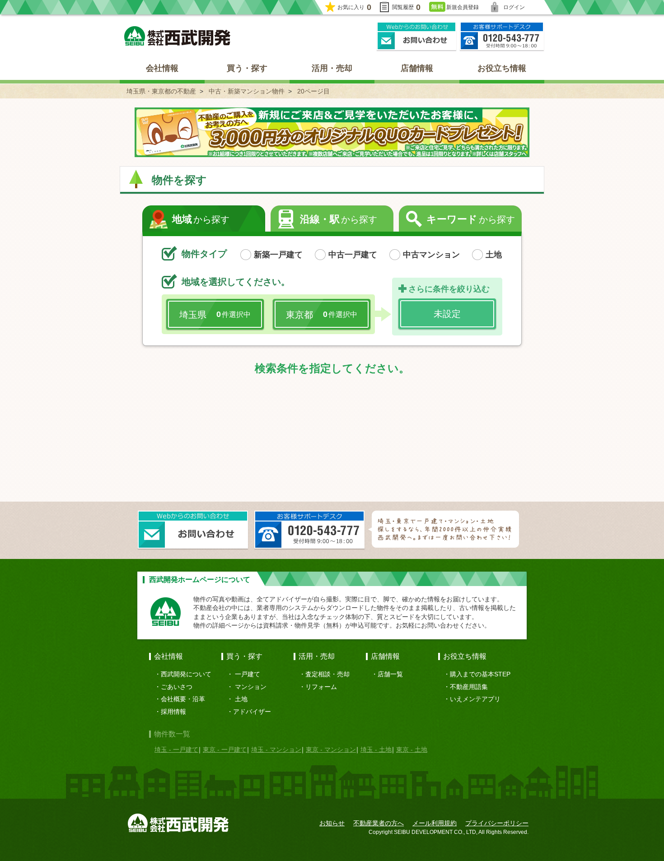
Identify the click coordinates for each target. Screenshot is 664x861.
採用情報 (173, 711)
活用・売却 (332, 68)
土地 (494, 254)
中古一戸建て (352, 254)
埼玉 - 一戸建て (176, 749)
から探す (200, 219)
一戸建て (247, 674)
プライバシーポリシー (496, 823)
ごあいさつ (176, 686)
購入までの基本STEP (480, 674)
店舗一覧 (390, 674)
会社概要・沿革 (183, 699)
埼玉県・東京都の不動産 (161, 91)
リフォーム (321, 686)
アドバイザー (252, 711)
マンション (251, 686)
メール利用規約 (434, 823)
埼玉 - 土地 (376, 749)
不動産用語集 (469, 686)
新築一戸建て (278, 254)
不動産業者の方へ (378, 823)
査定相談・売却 (327, 674)
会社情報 (162, 68)
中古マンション (431, 254)
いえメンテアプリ (475, 699)
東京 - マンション (331, 749)
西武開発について (186, 674)
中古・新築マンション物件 (247, 91)
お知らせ (332, 823)
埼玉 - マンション (276, 749)
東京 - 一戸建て (225, 749)
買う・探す (247, 68)
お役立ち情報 (501, 68)
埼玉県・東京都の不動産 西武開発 (177, 36)
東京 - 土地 (411, 749)
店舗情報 (417, 68)
